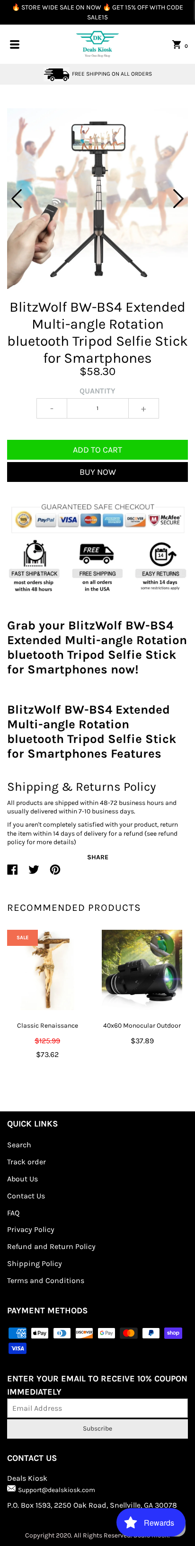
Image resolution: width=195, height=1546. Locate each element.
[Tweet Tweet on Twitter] (33, 873)
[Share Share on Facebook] (12, 873)
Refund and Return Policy (51, 1246)
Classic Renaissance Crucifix (47, 1031)
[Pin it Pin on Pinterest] (55, 873)
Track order (26, 1161)
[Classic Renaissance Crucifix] (47, 970)
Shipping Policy (34, 1263)
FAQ (13, 1212)
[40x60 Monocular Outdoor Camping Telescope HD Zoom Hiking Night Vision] (142, 970)
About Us (22, 1178)
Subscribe (97, 1428)
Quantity (97, 390)
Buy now (98, 472)
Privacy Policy (30, 1229)
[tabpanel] (97, 198)
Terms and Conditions (45, 1280)
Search (19, 1144)
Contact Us (26, 1195)
